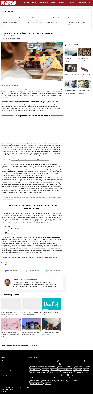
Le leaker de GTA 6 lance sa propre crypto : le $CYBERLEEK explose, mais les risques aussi (33, 20)
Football (86, 369)
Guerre (51, 372)
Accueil (3, 346)
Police (65, 375)
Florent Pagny (77, 369)
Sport (64, 380)
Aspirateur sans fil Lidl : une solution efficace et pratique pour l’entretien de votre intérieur (31, 314)
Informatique (83, 2)
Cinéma (32, 364)
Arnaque (75, 361)
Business (72, 2)
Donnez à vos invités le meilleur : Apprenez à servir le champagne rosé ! (10, 334)
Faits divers (45, 369)
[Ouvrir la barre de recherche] (90, 3)
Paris (52, 375)
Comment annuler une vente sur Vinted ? (51, 313)
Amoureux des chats (65, 361)
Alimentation (6, 264)
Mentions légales (6, 371)
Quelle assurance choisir (60, 377)
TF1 (69, 380)
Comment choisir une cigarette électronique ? (50, 333)
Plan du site (5, 366)
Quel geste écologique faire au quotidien (40, 377)
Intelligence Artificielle (68, 372)
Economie (87, 366)
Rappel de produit (34, 380)
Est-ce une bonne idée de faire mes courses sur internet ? (84, 91)
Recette (44, 380)
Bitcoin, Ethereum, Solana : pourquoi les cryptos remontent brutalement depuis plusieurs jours (77, 21)
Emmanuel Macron (34, 369)
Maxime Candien (31, 280)
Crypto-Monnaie (43, 2)
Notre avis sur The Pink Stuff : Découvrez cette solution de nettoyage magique (9, 314)
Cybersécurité (68, 366)
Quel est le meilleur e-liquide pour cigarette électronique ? (31, 333)
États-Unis (48, 383)
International (80, 372)
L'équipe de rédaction (8, 361)
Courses (5, 262)
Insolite (58, 372)
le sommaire (11, 85)
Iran (87, 372)
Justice (32, 375)
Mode (46, 375)
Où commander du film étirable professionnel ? (84, 75)
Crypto (60, 366)
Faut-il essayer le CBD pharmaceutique (61, 369)
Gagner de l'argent (41, 372)
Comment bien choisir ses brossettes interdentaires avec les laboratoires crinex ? (55, 20)
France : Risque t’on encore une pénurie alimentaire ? (83, 60)
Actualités (27, 2)
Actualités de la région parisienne (38, 361)
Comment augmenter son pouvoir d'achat (47, 364)
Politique (72, 375)
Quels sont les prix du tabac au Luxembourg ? (70, 75)
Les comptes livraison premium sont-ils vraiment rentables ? (70, 91)
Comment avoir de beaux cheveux (70, 364)
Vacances (75, 380)
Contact (4, 376)
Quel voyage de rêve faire (75, 377)
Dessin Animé (78, 366)
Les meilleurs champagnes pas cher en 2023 (71, 60)
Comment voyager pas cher (37, 366)
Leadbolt (4, 391)
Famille (52, 2)
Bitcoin (81, 361)
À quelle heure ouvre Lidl (36, 383)
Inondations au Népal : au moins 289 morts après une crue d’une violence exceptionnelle (12, 20)
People (34, 2)
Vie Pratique (62, 2)
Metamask (39, 375)
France (32, 372)
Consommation (51, 366)
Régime (51, 380)
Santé (58, 380)
